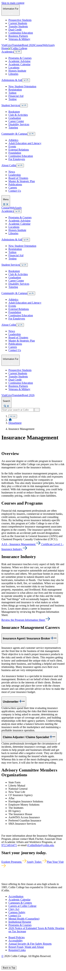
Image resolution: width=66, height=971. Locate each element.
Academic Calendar (19, 64)
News (11, 171)
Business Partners (18, 35)
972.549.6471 (9, 845)
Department (14, 422)
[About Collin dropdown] (20, 165)
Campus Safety (16, 912)
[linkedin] (19, 964)
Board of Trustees (18, 178)
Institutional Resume (19, 921)
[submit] (37, 410)
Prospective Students (20, 20)
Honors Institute (17, 70)
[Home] (10, 419)
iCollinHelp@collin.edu (40, 845)
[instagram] (11, 964)
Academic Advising (19, 61)
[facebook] (2, 964)
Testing (12, 99)
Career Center (16, 121)
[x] (6, 964)
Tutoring (13, 127)
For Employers (16, 159)
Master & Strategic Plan (21, 181)
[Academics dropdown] (18, 52)
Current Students (17, 23)
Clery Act (13, 909)
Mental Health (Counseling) (23, 918)
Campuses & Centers (20, 902)
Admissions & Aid (11, 80)
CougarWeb (41, 45)
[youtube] (15, 964)
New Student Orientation (22, 86)
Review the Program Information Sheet (23, 619)
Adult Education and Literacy (24, 143)
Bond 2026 (28, 45)
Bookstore (14, 111)
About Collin (8, 165)
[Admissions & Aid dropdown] (26, 80)
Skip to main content (12, 2)
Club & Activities (18, 114)
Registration (15, 89)
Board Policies (16, 937)
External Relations (18, 149)
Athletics (13, 140)
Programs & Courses (20, 57)
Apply (51, 45)
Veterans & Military (19, 39)
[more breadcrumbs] (12, 416)
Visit (4, 45)
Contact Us (14, 190)
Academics (7, 51)
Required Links (17, 950)
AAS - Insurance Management (18, 544)
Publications (15, 184)
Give (9, 45)
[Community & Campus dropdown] (31, 134)
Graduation (14, 118)
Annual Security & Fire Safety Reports (30, 943)
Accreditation (15, 896)
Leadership (14, 174)
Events (12, 146)
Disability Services (18, 124)
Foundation (14, 152)
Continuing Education (20, 32)
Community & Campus (14, 133)
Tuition (12, 92)
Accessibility (15, 940)
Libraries (13, 73)
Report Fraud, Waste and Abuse (26, 946)
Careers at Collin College (22, 905)
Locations (13, 67)
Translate (17, 45)
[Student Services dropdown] (24, 105)
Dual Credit (14, 29)
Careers (12, 187)
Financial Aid (15, 95)
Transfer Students (18, 26)
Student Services (10, 105)
